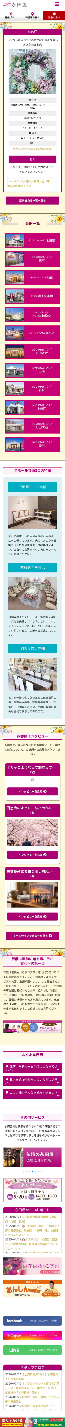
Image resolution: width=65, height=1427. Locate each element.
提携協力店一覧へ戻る (32, 200)
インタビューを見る (30, 791)
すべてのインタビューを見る (31, 936)
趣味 (28, 181)
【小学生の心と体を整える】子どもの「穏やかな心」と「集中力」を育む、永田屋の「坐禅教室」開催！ (32, 1388)
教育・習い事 (42, 181)
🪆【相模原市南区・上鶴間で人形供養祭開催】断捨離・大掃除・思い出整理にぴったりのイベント (32, 1230)
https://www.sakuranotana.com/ (32, 149)
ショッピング (15, 181)
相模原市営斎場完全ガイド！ (39, 1406)
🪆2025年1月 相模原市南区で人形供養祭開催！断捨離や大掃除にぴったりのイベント (31, 1244)
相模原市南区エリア (19, 186)
